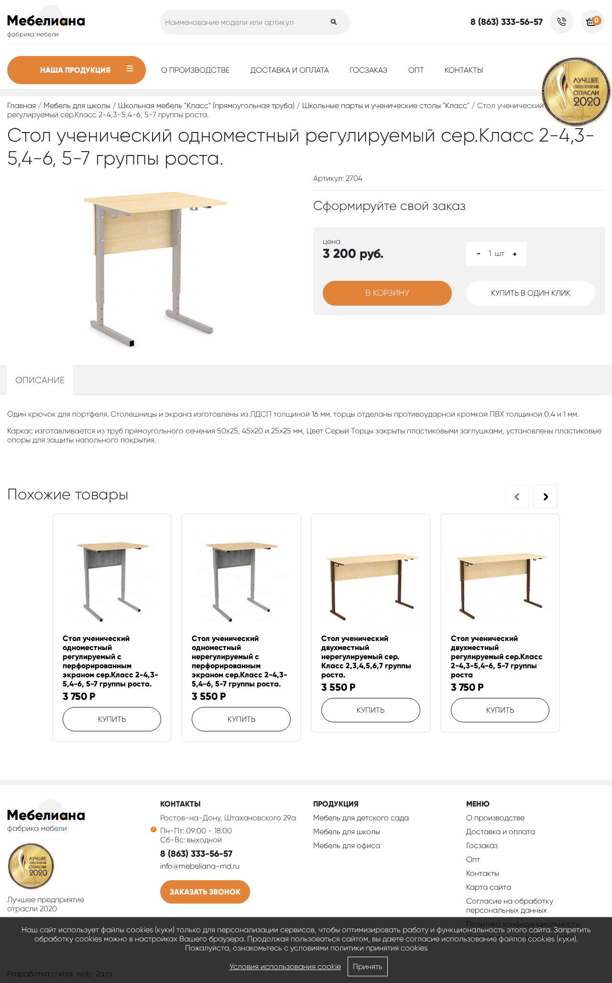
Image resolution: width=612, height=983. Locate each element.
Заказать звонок (205, 891)
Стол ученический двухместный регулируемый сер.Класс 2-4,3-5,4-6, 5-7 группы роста (497, 656)
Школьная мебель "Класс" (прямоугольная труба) (206, 105)
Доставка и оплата (290, 70)
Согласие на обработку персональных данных (509, 905)
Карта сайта (488, 887)
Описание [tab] (40, 380)
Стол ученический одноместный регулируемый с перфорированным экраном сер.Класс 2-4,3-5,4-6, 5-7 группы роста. (110, 661)
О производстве (195, 70)
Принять (367, 966)
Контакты (464, 70)
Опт (416, 70)
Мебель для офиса (346, 845)
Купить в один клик (530, 293)
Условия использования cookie (285, 966)
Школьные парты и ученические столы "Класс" (386, 105)
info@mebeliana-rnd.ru (200, 866)
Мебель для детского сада (361, 817)
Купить (112, 719)
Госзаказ (368, 70)
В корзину (387, 293)
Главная (21, 105)
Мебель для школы (77, 105)
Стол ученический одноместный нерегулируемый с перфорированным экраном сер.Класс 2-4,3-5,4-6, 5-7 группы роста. (239, 661)
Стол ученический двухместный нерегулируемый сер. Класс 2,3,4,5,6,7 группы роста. (366, 656)
